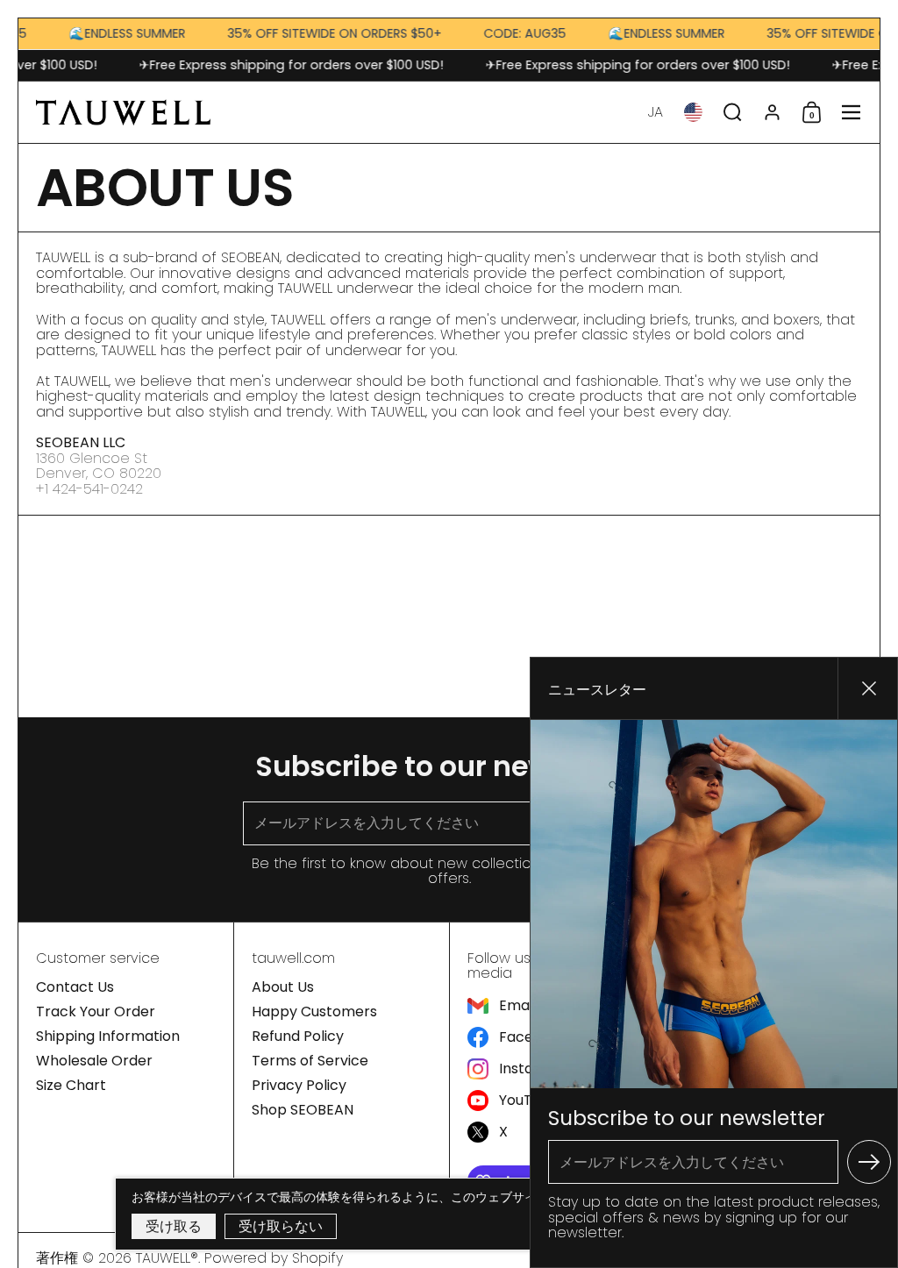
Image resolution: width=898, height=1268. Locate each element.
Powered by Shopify (273, 1258)
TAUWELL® (167, 1258)
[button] (656, 112)
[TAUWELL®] (123, 112)
